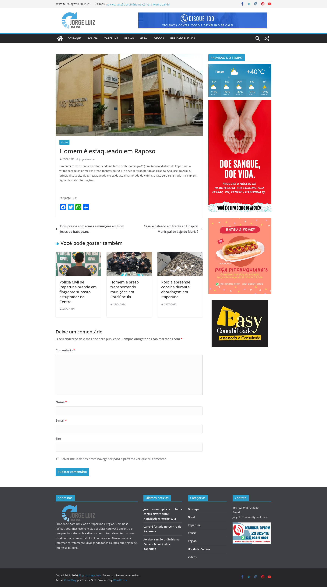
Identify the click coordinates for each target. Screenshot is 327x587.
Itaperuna (111, 38)
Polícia (92, 38)
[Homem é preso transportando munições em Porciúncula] (129, 255)
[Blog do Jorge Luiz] (60, 38)
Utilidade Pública (182, 38)
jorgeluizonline (87, 159)
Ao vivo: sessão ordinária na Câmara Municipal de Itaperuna (161, 544)
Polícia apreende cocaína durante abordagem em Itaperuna (175, 289)
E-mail (61, 420)
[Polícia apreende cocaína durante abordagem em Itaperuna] (180, 255)
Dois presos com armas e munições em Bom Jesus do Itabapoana (92, 229)
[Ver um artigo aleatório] (266, 38)
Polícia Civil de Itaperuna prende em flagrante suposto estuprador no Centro (78, 291)
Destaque (74, 38)
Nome (61, 402)
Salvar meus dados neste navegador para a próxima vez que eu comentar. (114, 459)
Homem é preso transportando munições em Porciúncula (124, 289)
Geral (144, 38)
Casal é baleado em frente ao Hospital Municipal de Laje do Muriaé (171, 229)
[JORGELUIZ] (78, 507)
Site (58, 439)
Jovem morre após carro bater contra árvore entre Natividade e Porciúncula (162, 513)
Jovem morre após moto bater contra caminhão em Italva (142, 4)
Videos (159, 38)
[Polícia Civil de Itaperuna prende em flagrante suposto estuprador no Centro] (78, 255)
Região (129, 38)
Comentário (65, 350)
